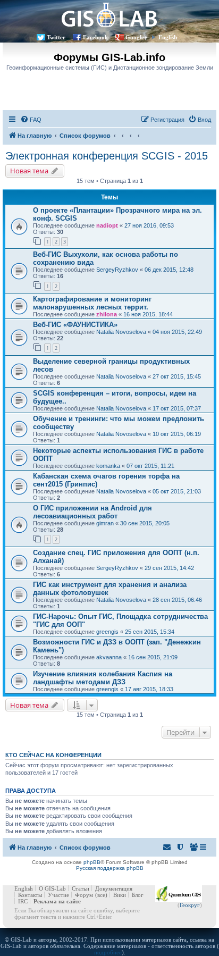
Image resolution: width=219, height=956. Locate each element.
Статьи (80, 888)
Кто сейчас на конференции (53, 755)
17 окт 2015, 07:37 (177, 408)
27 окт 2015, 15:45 (177, 376)
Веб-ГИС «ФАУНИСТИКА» (75, 325)
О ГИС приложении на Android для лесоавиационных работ (92, 512)
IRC (23, 901)
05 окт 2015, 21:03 (177, 491)
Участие (58, 895)
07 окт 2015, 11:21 (150, 466)
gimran (105, 523)
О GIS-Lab (52, 888)
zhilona (106, 314)
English (167, 37)
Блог (138, 895)
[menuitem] (30, 119)
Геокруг (190, 905)
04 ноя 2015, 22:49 (177, 332)
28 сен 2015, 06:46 (177, 600)
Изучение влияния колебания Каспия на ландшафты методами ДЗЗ (102, 678)
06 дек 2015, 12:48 (169, 269)
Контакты (30, 895)
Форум (84, 895)
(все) (101, 895)
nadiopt (107, 225)
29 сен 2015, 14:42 (169, 568)
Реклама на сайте (57, 901)
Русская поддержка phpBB (110, 868)
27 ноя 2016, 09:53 (149, 225)
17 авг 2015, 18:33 (149, 689)
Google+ (136, 37)
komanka (108, 466)
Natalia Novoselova (121, 332)
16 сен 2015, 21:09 (153, 657)
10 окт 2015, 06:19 (177, 434)
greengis (107, 631)
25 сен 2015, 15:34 (149, 631)
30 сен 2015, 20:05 (145, 523)
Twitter (56, 37)
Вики (119, 895)
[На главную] (109, 14)
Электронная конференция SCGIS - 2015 (106, 156)
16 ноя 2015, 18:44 (148, 314)
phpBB (91, 862)
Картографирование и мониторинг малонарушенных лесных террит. (92, 303)
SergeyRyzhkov (117, 269)
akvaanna (109, 657)
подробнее (108, 952)
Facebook (95, 37)
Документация (113, 888)
